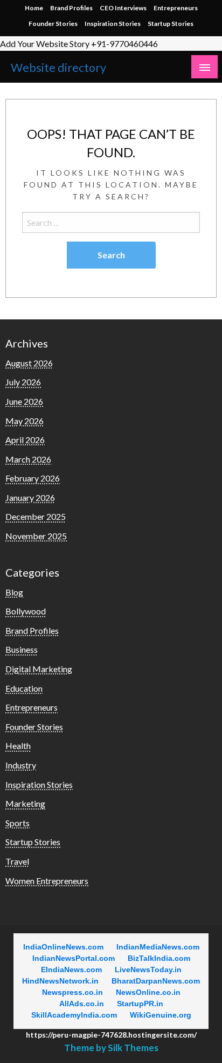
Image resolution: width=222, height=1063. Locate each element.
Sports (17, 823)
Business (21, 649)
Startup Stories (170, 23)
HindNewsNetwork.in (60, 981)
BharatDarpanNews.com (156, 981)
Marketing (25, 803)
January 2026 (30, 497)
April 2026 (25, 439)
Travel (17, 861)
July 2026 (23, 382)
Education (24, 688)
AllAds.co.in (81, 1003)
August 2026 (29, 363)
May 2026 (24, 421)
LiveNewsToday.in (148, 969)
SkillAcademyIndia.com (74, 1015)
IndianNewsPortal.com (73, 958)
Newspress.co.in (72, 992)
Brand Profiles (71, 8)
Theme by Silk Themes (111, 1047)
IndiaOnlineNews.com (63, 946)
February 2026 (32, 478)
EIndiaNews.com (71, 969)
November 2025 (36, 536)
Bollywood (25, 611)
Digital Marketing (38, 669)
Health (18, 745)
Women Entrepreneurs (46, 880)
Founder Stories (53, 23)
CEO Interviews (123, 8)
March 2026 (28, 459)
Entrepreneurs (176, 8)
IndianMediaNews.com (157, 946)
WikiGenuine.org (160, 1015)
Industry (20, 765)
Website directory (58, 68)
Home (34, 8)
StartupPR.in (140, 1003)
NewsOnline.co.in (148, 992)
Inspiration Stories (113, 23)
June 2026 (24, 401)
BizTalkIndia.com (159, 958)
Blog (14, 592)
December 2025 (35, 516)
